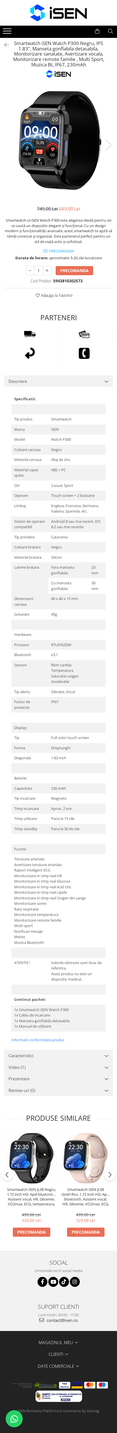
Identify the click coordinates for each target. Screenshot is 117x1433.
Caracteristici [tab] (21, 1055)
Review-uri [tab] (22, 1090)
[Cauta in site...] (110, 31)
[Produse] (8, 32)
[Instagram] (75, 1282)
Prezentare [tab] (19, 1078)
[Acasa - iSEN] (58, 12)
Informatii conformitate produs (37, 1039)
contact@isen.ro (61, 1320)
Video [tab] (17, 1067)
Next (108, 145)
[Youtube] (53, 1282)
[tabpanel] (58, 139)
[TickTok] (64, 1282)
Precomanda (74, 270)
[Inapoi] (4, 45)
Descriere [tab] (18, 381)
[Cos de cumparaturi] (97, 31)
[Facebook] (42, 1282)
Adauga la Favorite (56, 295)
